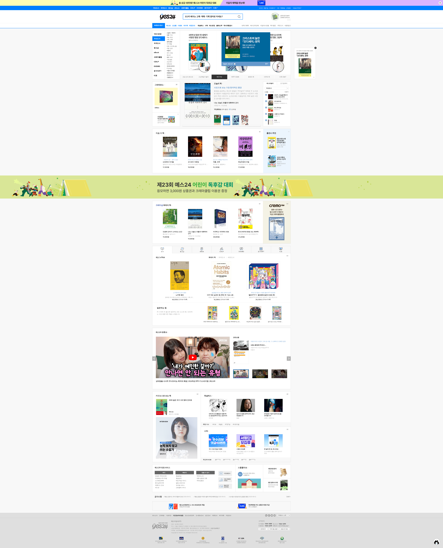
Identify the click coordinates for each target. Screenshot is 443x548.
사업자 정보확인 (214, 528)
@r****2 (243, 459)
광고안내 (207, 515)
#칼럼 (220, 424)
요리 (168, 57)
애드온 (157, 487)
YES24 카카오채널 (266, 515)
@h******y (252, 459)
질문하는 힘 (162, 308)
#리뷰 (214, 424)
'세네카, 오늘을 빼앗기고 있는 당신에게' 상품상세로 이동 (277, 97)
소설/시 (169, 33)
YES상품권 (200, 480)
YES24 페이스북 (269, 515)
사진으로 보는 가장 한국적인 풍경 (228, 88)
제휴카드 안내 (159, 485)
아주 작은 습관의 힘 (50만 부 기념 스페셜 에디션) (223, 295)
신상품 (174, 25)
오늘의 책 (218, 84)
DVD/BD (157, 66)
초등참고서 (170, 73)
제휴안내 (214, 515)
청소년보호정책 (189, 515)
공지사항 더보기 (288, 497)
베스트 (168, 25)
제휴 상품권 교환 (202, 478)
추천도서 (280, 25)
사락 (206, 25)
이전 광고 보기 (288, 20)
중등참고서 (170, 75)
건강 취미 (169, 62)
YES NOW (157, 34)
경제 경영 (169, 42)
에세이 (173, 33)
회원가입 (266, 8)
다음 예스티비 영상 (289, 358)
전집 (171, 53)
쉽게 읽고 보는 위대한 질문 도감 (278, 321)
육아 (171, 57)
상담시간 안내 (285, 529)
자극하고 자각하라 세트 (221, 232)
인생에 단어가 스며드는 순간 (172, 232)
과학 (171, 39)
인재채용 (161, 515)
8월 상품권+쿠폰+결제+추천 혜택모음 (210, 497)
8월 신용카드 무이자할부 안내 (178, 497)
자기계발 (169, 44)
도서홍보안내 (199, 515)
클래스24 (219, 25)
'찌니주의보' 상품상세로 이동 (277, 110)
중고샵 (156, 48)
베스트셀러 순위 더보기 (286, 92)
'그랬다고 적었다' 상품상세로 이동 (277, 116)
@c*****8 (236, 459)
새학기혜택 (245, 25)
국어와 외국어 (171, 66)
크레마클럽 (158, 57)
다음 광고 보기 (290, 20)
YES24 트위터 (272, 515)
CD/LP (156, 62)
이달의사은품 (264, 25)
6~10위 (272, 92)
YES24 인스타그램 (274, 515)
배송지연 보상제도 (225, 486)
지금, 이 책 (160, 133)
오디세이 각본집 (193, 162)
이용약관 (168, 515)
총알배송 (178, 476)
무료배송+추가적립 (161, 478)
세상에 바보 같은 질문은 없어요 (256, 321)
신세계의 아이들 (168, 162)
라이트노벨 (173, 46)
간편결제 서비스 (181, 487)
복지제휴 (221, 515)
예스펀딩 (212, 25)
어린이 (169, 50)
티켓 (155, 75)
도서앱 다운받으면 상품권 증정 (242, 497)
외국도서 (157, 43)
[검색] (239, 16)
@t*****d (217, 459)
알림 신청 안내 (180, 483)
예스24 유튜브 (161, 332)
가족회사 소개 (284, 515)
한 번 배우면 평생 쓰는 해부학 (248, 232)
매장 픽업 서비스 (181, 480)
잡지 (171, 48)
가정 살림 (169, 59)
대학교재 (169, 64)
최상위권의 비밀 (243, 162)
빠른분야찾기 (158, 25)
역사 (171, 35)
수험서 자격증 (171, 70)
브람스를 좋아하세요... (258, 345)
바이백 (186, 25)
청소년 (169, 55)
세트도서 (231, 257)
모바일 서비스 (180, 485)
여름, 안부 (216, 162)
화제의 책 (163, 205)
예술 (168, 37)
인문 (168, 35)
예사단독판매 (254, 25)
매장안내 (192, 25)
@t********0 (226, 459)
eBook (156, 52)
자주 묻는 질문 (274, 529)
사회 (168, 39)
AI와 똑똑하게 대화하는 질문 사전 (214, 321)
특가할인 (273, 25)
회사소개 (154, 515)
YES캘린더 (225, 473)
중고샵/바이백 (159, 483)
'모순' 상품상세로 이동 (277, 122)
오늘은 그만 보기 (228, 64)
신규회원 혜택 (159, 480)
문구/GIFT (157, 71)
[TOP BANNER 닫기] (440, 3)
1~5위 (266, 92)
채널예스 (207, 396)
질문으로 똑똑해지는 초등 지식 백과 (236, 321)
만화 (168, 46)
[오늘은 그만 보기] (315, 48)
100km (157, 108)
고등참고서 (170, 77)
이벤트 (180, 25)
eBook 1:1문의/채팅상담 (280, 526)
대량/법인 (288, 25)
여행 (168, 48)
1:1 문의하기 (264, 529)
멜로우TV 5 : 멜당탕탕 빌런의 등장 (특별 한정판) (265, 295)
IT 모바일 (169, 68)
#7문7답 (227, 424)
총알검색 (178, 478)
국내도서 (157, 39)
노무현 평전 (180, 295)
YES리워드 (225, 479)
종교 (171, 37)
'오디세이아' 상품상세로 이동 (277, 103)
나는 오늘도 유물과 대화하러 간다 (226, 103)
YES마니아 (200, 476)
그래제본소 (159, 85)
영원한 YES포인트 (161, 476)
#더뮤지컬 (236, 424)
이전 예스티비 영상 (154, 358)
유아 (168, 53)
